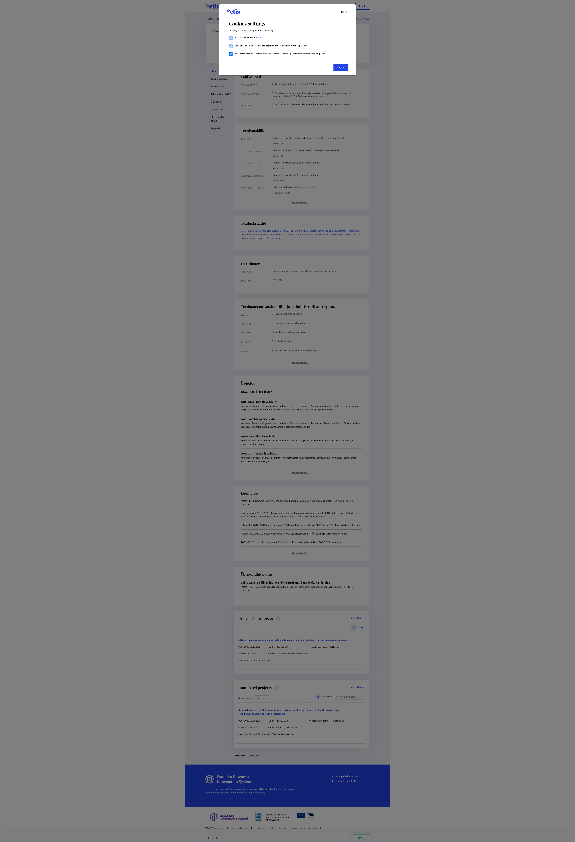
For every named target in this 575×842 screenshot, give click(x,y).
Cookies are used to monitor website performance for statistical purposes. (280, 53)
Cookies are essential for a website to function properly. (271, 45)
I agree (341, 67)
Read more (259, 37)
